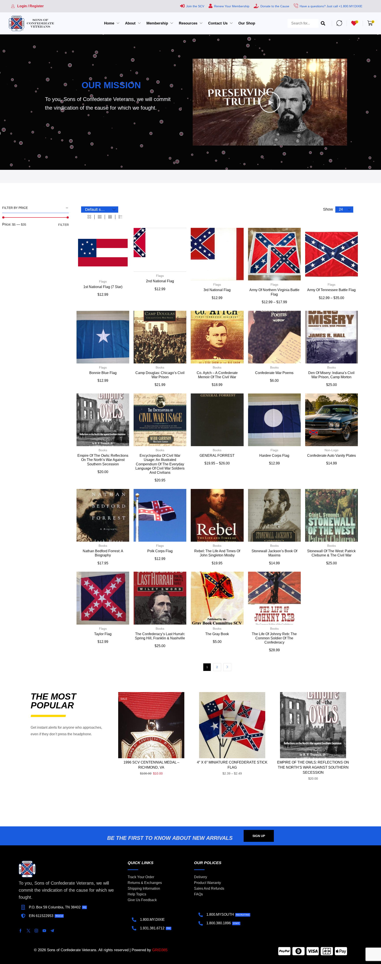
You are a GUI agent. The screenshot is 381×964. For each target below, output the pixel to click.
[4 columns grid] (110, 217)
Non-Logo (331, 450)
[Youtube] (44, 930)
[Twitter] (28, 930)
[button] (27, 6)
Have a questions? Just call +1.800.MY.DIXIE (331, 6)
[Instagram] (36, 930)
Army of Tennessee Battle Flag (331, 290)
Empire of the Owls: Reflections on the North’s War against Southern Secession (102, 460)
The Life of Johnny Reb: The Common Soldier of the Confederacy (274, 638)
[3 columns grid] (100, 217)
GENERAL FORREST (217, 455)
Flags (103, 281)
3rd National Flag (217, 290)
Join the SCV (195, 6)
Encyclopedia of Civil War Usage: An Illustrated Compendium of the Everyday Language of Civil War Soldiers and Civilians (160, 464)
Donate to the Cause (274, 6)
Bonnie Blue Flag (103, 373)
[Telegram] (52, 930)
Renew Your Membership (231, 6)
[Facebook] (20, 930)
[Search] (323, 23)
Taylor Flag (103, 634)
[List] (120, 217)
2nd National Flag (160, 281)
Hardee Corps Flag (274, 455)
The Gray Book (217, 634)
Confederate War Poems (274, 373)
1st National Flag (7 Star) (102, 287)
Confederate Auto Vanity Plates (331, 455)
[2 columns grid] (89, 217)
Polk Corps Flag (160, 551)
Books (160, 367)
